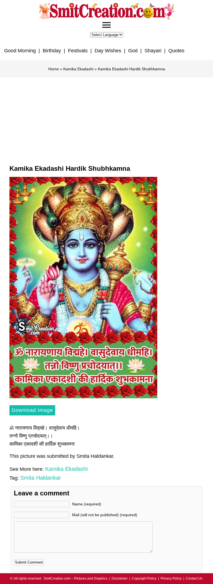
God (133, 50)
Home (53, 69)
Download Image (32, 410)
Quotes (176, 50)
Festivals (78, 50)
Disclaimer (119, 578)
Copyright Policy (144, 578)
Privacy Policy (171, 578)
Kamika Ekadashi (78, 69)
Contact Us (194, 578)
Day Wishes (108, 50)
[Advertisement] (106, 119)
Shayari (152, 50)
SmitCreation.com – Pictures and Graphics (75, 578)
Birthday (52, 50)
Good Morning (20, 50)
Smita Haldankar (40, 478)
